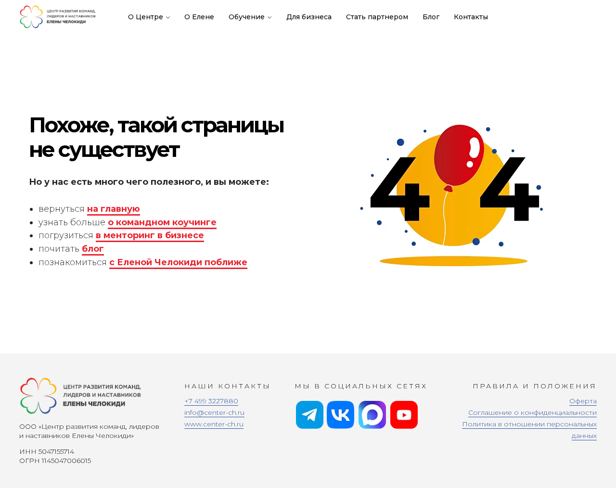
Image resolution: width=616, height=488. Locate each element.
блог (93, 249)
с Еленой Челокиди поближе (178, 262)
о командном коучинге (162, 222)
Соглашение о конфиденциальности (532, 412)
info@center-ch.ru (214, 412)
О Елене (199, 17)
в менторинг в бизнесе (150, 235)
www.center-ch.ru (214, 424)
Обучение (247, 17)
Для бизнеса (309, 17)
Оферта (583, 401)
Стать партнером (377, 17)
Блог (431, 17)
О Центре (145, 17)
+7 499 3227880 (211, 401)
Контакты (471, 17)
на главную (113, 209)
